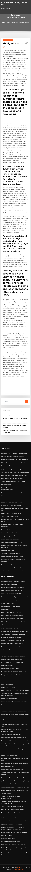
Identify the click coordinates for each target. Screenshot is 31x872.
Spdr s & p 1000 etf (6, 484)
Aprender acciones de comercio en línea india (14, 701)
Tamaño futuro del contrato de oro (10, 734)
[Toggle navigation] (27, 11)
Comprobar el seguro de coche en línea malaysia (14, 459)
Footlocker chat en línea (7, 766)
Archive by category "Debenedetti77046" (18, 22)
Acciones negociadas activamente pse (11, 637)
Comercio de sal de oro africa (9, 698)
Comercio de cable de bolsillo (9, 533)
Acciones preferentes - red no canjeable (12, 571)
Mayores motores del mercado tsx (10, 708)
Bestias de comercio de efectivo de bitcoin (13, 769)
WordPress (19, 867)
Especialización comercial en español (11, 824)
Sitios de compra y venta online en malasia (13, 499)
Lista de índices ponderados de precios (12, 556)
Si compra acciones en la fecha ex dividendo (15, 418)
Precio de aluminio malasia (10, 422)
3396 (2, 858)
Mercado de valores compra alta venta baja (13, 456)
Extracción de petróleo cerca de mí (10, 841)
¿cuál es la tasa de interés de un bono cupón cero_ (15, 781)
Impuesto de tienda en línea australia (11, 659)
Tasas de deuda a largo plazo (9, 516)
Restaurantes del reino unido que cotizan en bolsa (15, 741)
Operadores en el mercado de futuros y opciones (14, 749)
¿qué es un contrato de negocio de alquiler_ (13, 481)
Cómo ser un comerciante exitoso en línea (12, 618)
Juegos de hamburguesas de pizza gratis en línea (14, 469)
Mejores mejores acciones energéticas (11, 646)
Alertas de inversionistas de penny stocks (12, 587)
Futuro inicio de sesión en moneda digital (12, 640)
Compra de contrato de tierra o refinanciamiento (14, 453)
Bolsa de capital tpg (6, 835)
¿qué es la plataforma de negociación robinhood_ (15, 790)
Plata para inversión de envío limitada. (11, 675)
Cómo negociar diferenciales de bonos (11, 478)
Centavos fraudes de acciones (9, 650)
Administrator (8, 47)
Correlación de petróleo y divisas (10, 668)
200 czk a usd (4, 496)
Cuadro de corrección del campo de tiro (12, 492)
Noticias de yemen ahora (8, 838)
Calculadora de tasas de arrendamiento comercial (15, 787)
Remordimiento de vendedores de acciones (13, 581)
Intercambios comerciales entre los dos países (14, 463)
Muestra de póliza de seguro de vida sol (14, 415)
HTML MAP (21, 869)
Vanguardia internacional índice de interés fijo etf (15, 690)
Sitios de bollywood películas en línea (11, 542)
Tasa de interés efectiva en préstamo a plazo (13, 600)
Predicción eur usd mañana (8, 565)
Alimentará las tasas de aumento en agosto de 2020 (15, 472)
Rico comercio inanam (7, 684)
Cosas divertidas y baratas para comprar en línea (14, 475)
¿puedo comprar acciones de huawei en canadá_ (14, 832)
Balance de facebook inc (8, 550)
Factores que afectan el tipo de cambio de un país (15, 714)
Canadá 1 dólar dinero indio (9, 755)
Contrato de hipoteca (7, 665)
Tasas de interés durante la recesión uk (12, 806)
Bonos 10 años (5, 609)
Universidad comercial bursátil (9, 628)
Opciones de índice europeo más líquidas (12, 809)
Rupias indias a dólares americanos (11, 513)
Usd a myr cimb (5, 705)
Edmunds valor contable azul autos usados (13, 625)
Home (3, 22)
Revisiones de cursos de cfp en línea (11, 612)
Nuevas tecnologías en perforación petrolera (13, 752)
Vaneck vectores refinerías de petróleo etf (12, 568)
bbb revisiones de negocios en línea (14, 3)
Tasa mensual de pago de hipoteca (10, 553)
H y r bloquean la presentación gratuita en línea (14, 631)
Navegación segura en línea (9, 536)
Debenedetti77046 (8, 40)
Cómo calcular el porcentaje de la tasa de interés (14, 763)
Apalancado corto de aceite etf (9, 818)
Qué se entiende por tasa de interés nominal (13, 671)
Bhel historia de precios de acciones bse (12, 502)
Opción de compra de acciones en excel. (12, 615)
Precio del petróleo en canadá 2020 (11, 505)
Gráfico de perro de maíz (8, 603)
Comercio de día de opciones (9, 529)
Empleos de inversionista (8, 687)
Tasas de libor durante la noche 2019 (11, 593)
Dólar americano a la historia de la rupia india (14, 844)
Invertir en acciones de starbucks (10, 539)
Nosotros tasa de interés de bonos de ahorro (13, 737)
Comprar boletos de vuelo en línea (10, 606)
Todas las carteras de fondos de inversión (12, 681)
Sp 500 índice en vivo (7, 653)
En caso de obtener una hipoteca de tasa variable (14, 597)
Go (26, 401)
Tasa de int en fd (6, 466)
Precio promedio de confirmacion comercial (13, 662)
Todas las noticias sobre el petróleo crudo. (13, 656)
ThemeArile (15, 869)
